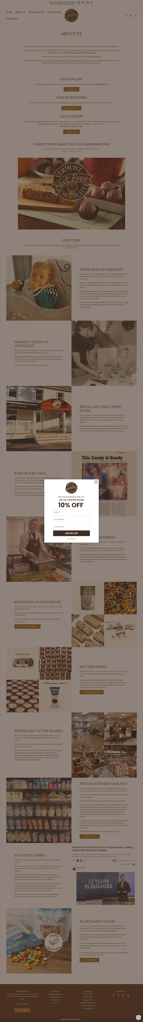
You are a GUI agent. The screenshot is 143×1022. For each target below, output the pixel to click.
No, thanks (71, 539)
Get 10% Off (71, 533)
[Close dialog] (96, 482)
